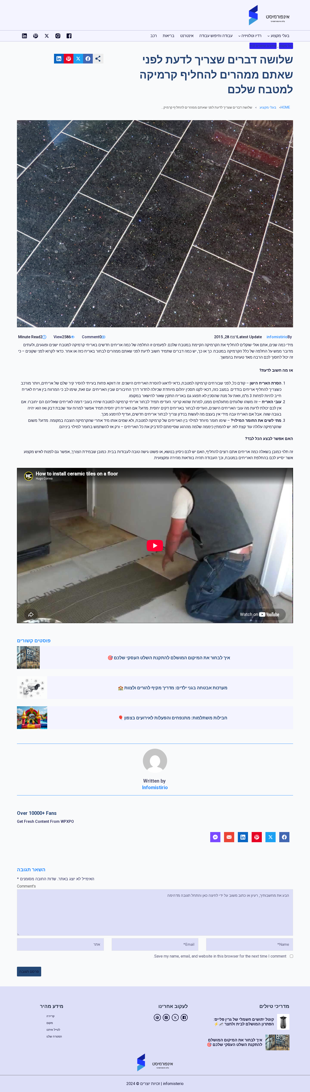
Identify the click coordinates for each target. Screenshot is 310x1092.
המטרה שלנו (54, 1036)
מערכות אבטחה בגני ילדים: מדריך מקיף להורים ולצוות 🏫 (172, 687)
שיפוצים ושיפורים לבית (263, 45)
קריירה (50, 1016)
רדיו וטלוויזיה (251, 35)
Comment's (26, 886)
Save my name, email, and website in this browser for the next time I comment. (220, 956)
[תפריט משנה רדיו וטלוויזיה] (239, 36)
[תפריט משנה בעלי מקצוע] (268, 36)
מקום (49, 1023)
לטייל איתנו (53, 1029)
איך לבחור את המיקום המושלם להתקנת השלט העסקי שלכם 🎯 (169, 657)
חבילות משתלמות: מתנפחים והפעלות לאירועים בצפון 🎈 (172, 717)
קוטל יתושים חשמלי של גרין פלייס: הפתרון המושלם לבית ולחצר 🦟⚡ (244, 1021)
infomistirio (277, 337)
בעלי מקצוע (280, 35)
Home (285, 107)
